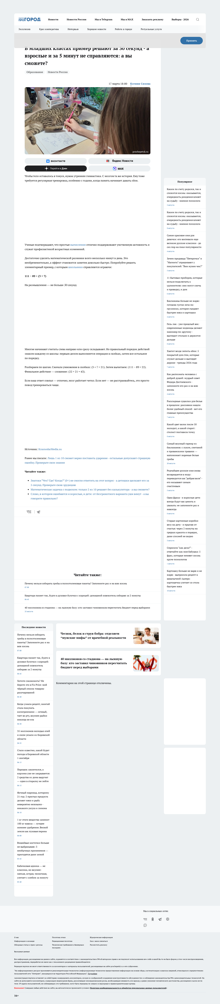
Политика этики (59, 937)
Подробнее (92, 974)
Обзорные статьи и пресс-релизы (28, 945)
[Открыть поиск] (198, 19)
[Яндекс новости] (119, 161)
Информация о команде (24, 941)
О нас (16, 937)
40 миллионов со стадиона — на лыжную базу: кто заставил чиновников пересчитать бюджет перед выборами (87, 609)
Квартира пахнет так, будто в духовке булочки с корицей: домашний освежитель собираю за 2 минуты (83, 597)
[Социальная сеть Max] (119, 168)
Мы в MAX (127, 19)
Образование (34, 72)
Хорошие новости (96, 29)
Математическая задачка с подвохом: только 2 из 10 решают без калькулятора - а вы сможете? (90, 489)
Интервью (73, 29)
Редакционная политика (62, 941)
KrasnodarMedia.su (50, 449)
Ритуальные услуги (151, 29)
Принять (191, 40)
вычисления (78, 244)
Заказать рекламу (152, 19)
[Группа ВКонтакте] (56, 161)
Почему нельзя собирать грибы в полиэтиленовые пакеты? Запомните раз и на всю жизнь (76, 585)
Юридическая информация (101, 937)
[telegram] (40, 512)
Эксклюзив (25, 29)
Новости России (76, 19)
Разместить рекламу (98, 945)
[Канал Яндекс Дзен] (56, 168)
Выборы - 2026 (180, 19)
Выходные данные (22, 951)
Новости (53, 19)
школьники (75, 267)
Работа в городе (123, 29)
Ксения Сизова (140, 83)
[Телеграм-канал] (160, 919)
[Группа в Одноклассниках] (152, 919)
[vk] (29, 512)
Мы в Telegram (103, 19)
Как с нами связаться (99, 941)
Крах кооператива (49, 29)
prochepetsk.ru (140, 151)
